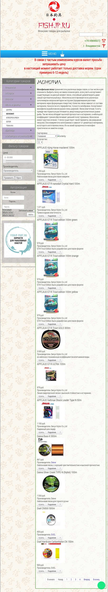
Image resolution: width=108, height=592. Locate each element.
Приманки (10, 87)
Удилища (9, 130)
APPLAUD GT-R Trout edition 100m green (57, 219)
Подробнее (52, 180)
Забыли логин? (7, 212)
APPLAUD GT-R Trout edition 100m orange (57, 255)
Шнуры (9, 109)
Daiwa (53, 462)
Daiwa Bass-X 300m (47, 436)
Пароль (12, 201)
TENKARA (9, 125)
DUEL (53, 534)
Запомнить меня (26, 210)
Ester (8, 121)
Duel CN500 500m (46, 508)
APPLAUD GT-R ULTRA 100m (51, 364)
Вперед (87, 579)
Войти (31, 214)
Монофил (10, 113)
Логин (12, 192)
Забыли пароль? (8, 215)
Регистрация (6, 209)
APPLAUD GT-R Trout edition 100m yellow (57, 291)
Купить (41, 180)
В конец (96, 579)
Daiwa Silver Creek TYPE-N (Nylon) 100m (57, 472)
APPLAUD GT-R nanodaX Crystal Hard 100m (58, 183)
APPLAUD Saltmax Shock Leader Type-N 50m (59, 400)
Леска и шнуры (12, 104)
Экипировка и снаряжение (18, 136)
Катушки (9, 93)
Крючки (9, 99)
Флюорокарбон (12, 117)
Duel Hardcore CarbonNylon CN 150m (55, 541)
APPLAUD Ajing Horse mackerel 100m (56, 147)
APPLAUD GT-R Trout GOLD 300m (53, 328)
